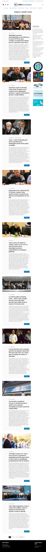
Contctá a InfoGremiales (6, 546)
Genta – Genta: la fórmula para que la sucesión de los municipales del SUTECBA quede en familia (18, 142)
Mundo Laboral (21, 8)
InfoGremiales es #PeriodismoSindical (5, 545)
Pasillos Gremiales (13, 8)
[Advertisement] (38, 19)
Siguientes (21, 537)
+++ (10, 33)
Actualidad (6, 8)
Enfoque (27, 8)
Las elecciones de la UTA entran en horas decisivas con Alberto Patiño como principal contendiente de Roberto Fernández (38, 55)
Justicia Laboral (33, 8)
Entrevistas (40, 8)
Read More (27, 62)
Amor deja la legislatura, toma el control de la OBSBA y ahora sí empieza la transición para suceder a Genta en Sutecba (19, 508)
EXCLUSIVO (11, 137)
